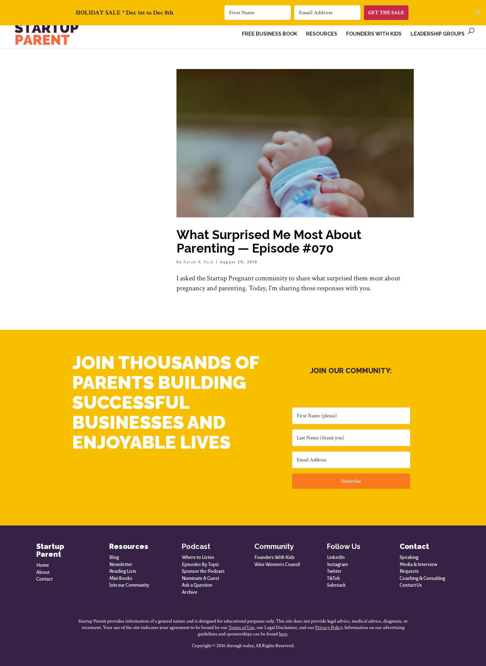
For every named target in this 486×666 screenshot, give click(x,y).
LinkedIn (336, 557)
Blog (114, 557)
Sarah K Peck (199, 262)
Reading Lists (122, 571)
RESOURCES (321, 34)
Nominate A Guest (200, 578)
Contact (44, 579)
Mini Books (120, 578)
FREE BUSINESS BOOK (269, 34)
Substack (336, 585)
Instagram (337, 564)
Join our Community (129, 585)
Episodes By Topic (200, 564)
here (283, 634)
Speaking (409, 557)
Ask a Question (197, 585)
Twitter (334, 571)
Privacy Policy (328, 627)
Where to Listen (198, 557)
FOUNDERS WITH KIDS (374, 34)
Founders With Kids (274, 557)
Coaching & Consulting (422, 578)
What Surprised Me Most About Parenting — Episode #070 (268, 241)
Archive (189, 592)
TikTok (333, 578)
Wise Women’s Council (277, 564)
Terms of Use (241, 627)
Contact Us (411, 585)
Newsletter (120, 564)
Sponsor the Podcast (203, 571)
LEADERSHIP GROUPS (438, 34)
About (42, 572)
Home (42, 565)
